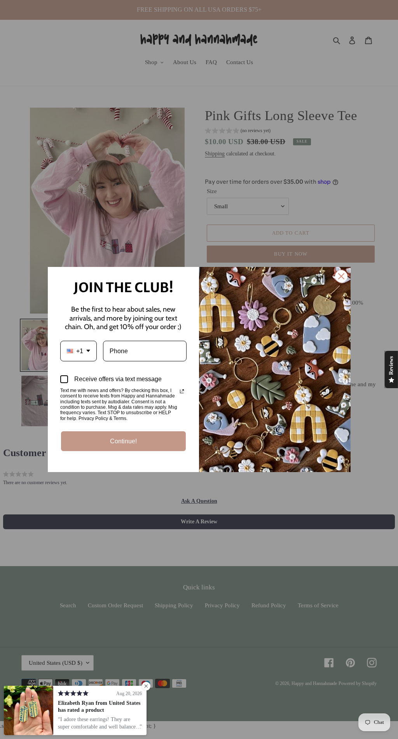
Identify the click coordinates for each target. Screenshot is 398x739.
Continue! (123, 441)
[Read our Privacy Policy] (182, 391)
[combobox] (78, 351)
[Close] (341, 276)
